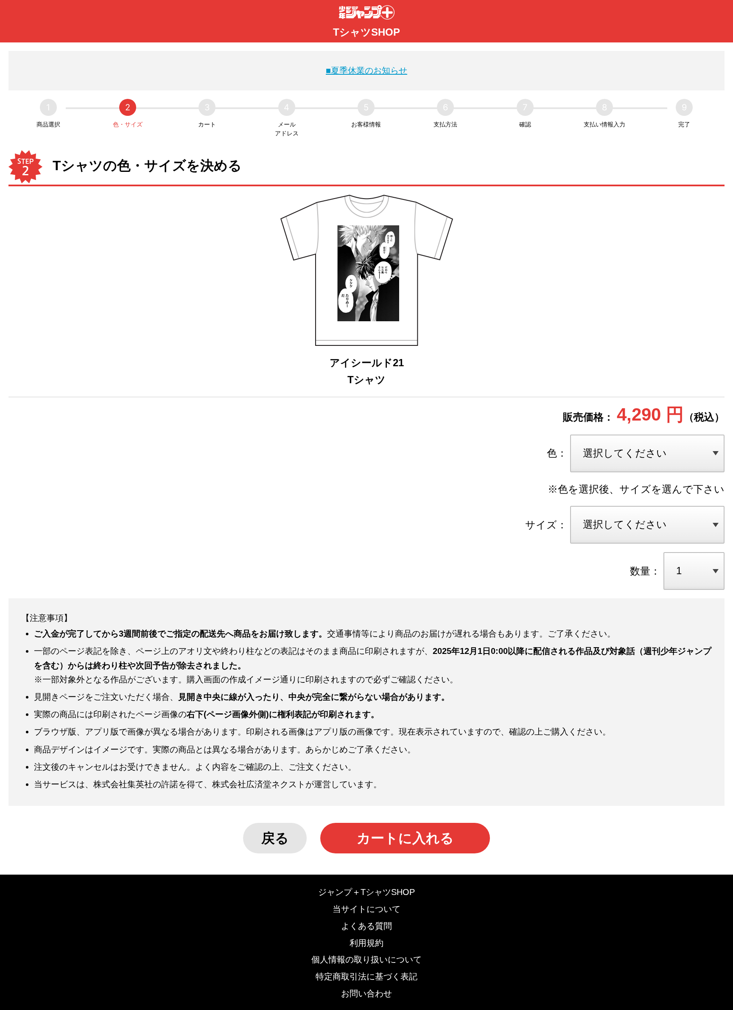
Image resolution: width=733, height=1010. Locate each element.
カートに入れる (405, 838)
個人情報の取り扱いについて (366, 959)
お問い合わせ (366, 993)
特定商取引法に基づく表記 (366, 976)
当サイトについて (366, 909)
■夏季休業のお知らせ (366, 70)
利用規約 (366, 943)
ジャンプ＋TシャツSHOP (366, 892)
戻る (275, 838)
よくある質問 (366, 926)
